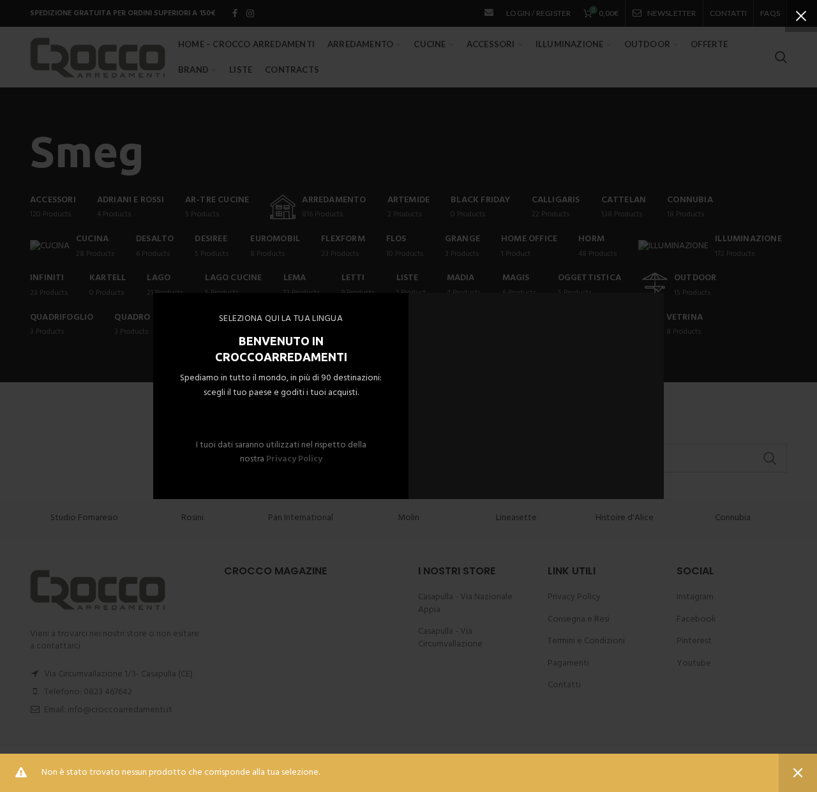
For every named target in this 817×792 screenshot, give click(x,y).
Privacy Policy (294, 459)
